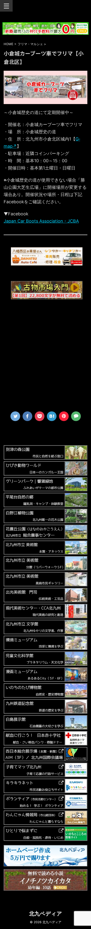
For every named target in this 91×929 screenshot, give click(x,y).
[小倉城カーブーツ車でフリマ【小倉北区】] (52, 416)
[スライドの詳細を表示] (47, 256)
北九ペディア (45, 913)
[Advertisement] (45, 357)
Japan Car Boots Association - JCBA (41, 221)
